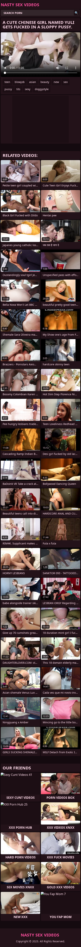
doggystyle (42, 89)
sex (65, 82)
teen (7, 82)
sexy (27, 89)
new (56, 82)
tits (18, 89)
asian (32, 82)
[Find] (76, 12)
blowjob (20, 82)
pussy (8, 89)
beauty (44, 82)
